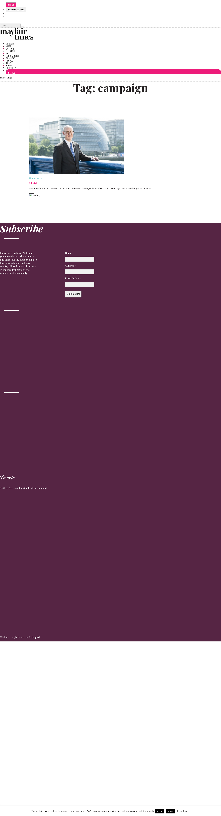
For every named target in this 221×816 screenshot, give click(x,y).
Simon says (35, 177)
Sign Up (11, 4)
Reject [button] (170, 811)
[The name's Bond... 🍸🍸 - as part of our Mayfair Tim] (207, 690)
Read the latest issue (16, 9)
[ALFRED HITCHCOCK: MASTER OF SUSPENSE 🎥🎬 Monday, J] (13, 708)
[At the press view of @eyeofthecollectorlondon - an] (69, 668)
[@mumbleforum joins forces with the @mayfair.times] (96, 713)
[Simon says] (76, 173)
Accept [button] (160, 811)
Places (11, 72)
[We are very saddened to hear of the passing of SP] (41, 670)
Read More (183, 811)
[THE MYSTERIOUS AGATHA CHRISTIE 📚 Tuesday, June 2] (124, 707)
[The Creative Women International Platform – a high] (152, 724)
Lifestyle (33, 183)
